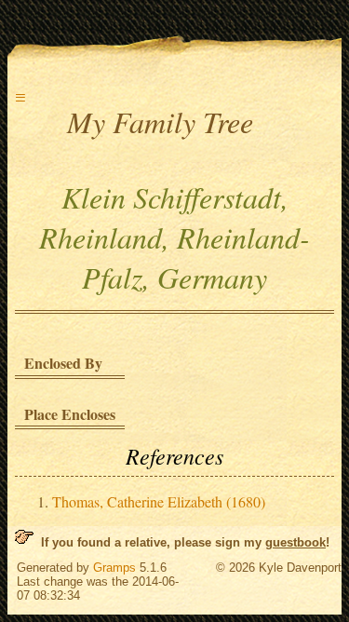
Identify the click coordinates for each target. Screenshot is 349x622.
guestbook (295, 542)
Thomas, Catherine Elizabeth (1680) (158, 501)
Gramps (114, 568)
